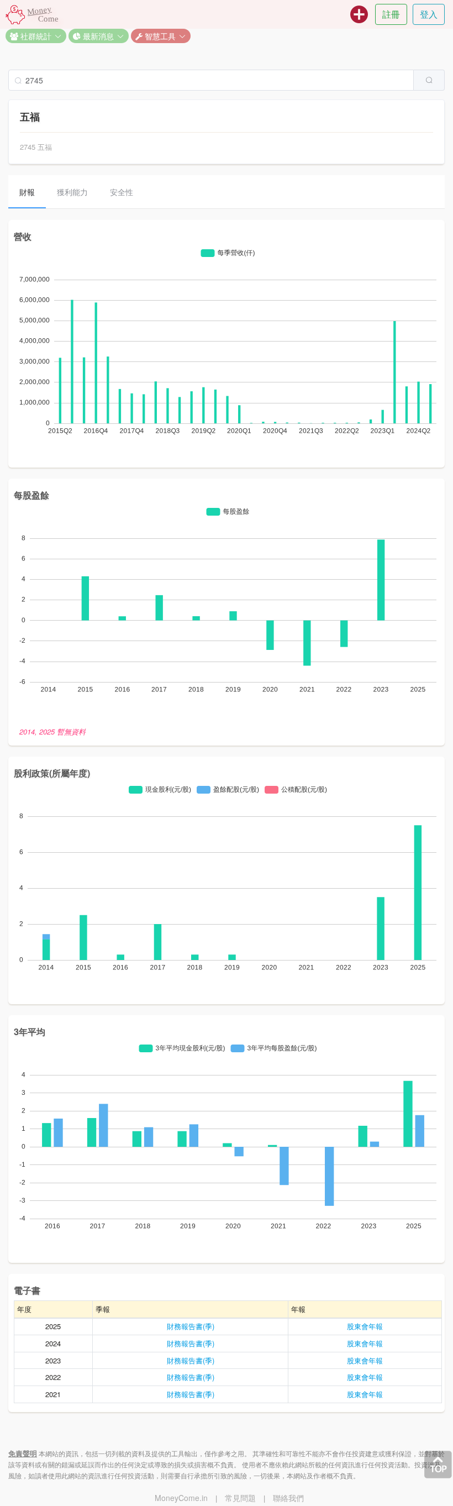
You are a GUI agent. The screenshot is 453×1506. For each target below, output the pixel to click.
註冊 (391, 14)
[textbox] (211, 80)
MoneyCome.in (181, 1497)
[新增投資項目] (359, 14)
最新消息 (97, 35)
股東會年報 (365, 1326)
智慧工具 (159, 35)
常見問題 (240, 1497)
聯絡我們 (288, 1497)
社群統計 (34, 35)
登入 (429, 14)
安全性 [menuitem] (121, 191)
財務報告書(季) (190, 1326)
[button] (36, 36)
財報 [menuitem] (27, 191)
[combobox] (226, 80)
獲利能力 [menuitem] (72, 191)
